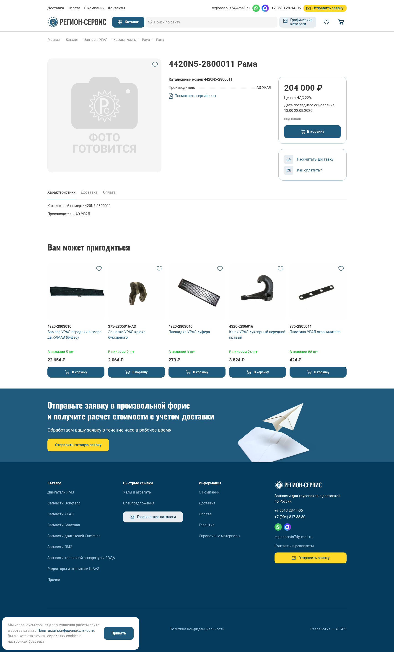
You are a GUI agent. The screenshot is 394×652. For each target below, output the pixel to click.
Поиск (150, 22)
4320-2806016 (241, 326)
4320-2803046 (180, 326)
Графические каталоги (301, 22)
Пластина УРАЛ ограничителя (315, 332)
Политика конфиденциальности (197, 629)
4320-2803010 (59, 326)
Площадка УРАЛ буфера (189, 332)
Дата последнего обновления (309, 105)
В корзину (315, 131)
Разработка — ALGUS (328, 629)
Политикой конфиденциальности (65, 630)
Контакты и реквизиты (294, 546)
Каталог (132, 22)
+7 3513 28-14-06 (286, 8)
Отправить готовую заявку (78, 445)
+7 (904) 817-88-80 (290, 517)
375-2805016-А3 (122, 326)
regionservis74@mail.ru (231, 8)
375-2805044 (300, 326)
